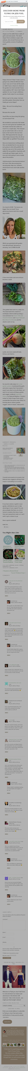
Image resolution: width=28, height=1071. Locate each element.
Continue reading (14, 25)
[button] (14, 1)
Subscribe (20, 21)
